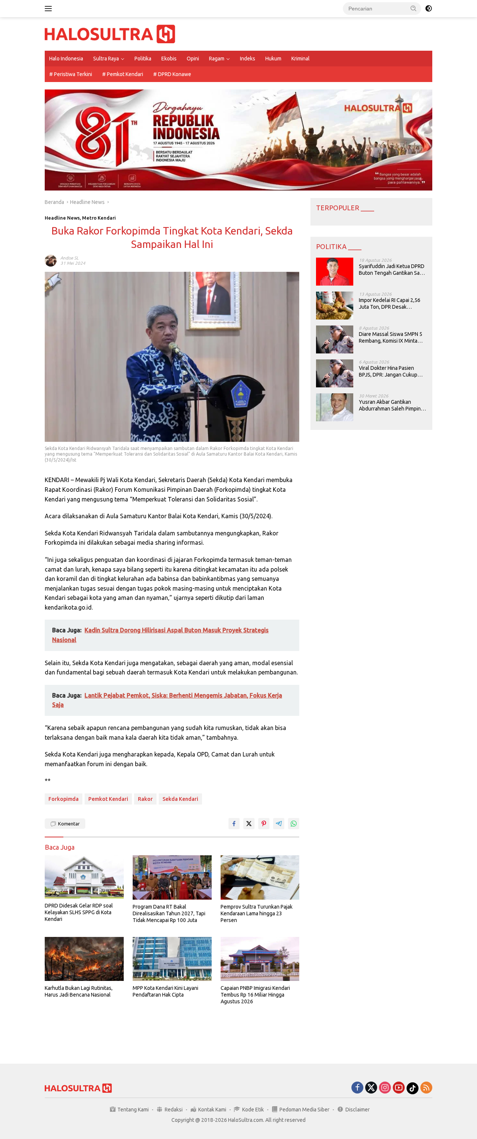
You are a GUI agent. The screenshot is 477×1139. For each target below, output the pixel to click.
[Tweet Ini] (249, 823)
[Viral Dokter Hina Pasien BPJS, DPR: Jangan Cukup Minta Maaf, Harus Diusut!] (334, 373)
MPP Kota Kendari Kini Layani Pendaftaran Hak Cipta (165, 991)
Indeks (247, 59)
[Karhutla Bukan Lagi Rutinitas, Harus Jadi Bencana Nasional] (84, 959)
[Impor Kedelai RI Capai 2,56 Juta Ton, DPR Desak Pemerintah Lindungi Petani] (334, 306)
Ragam (216, 59)
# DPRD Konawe (172, 74)
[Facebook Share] (234, 823)
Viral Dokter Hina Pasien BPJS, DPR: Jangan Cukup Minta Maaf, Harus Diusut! (388, 371)
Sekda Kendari (180, 799)
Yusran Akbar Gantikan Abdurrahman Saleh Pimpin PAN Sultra (390, 405)
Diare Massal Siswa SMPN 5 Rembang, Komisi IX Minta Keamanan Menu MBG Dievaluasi (390, 337)
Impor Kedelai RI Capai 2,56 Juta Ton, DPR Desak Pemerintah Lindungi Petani (390, 303)
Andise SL (69, 257)
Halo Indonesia (66, 59)
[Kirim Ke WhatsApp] (293, 823)
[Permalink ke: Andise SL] (51, 260)
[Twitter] (371, 1088)
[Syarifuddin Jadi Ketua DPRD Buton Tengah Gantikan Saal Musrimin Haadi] (334, 272)
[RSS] (426, 1088)
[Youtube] (399, 1088)
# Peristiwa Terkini (70, 74)
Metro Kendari (99, 217)
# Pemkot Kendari (122, 74)
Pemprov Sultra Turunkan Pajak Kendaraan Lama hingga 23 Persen (257, 913)
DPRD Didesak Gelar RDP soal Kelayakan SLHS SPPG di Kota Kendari (79, 912)
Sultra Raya (106, 59)
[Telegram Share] (278, 823)
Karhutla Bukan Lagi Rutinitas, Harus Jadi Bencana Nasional (79, 991)
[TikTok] (412, 1088)
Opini (193, 59)
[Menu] (50, 8)
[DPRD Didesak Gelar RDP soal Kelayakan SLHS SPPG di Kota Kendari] (84, 876)
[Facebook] (357, 1088)
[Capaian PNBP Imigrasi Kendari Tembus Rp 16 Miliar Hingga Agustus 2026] (260, 959)
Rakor (145, 799)
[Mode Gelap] (428, 8)
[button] (413, 8)
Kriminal (300, 59)
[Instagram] (385, 1088)
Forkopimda (63, 799)
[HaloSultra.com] (110, 34)
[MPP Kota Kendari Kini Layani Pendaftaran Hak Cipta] (172, 959)
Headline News (62, 217)
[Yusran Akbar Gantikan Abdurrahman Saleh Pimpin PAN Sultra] (334, 407)
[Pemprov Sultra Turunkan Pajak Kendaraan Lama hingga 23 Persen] (260, 877)
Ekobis (169, 59)
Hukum (273, 59)
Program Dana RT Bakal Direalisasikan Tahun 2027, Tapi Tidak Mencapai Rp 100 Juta (169, 913)
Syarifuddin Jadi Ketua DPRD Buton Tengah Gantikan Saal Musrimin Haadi (391, 269)
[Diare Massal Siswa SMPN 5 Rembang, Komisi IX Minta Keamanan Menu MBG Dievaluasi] (334, 339)
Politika (143, 59)
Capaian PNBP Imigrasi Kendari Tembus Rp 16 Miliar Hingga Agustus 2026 (255, 994)
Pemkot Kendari (108, 799)
